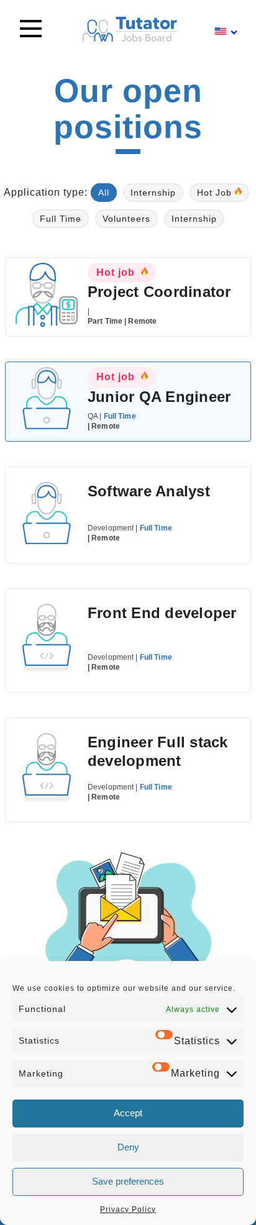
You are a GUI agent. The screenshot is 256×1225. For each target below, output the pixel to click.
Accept (128, 1113)
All (103, 193)
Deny (128, 1147)
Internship (153, 193)
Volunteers (126, 219)
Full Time (60, 219)
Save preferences (128, 1181)
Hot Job (214, 193)
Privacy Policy (128, 1209)
